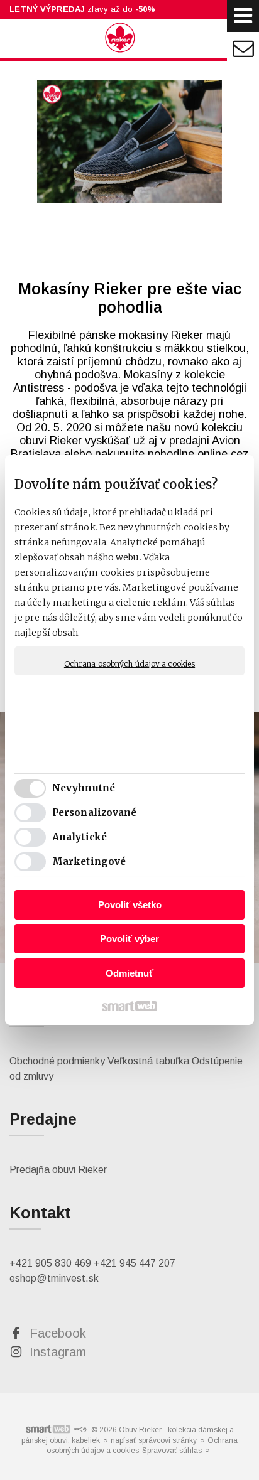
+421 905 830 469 (50, 1263)
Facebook (58, 1333)
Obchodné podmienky (57, 1061)
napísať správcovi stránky (154, 1440)
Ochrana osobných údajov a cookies (129, 663)
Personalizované (94, 812)
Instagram (58, 1352)
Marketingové (89, 861)
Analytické (79, 837)
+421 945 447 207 (134, 1263)
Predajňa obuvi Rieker (58, 1169)
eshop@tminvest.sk (54, 1278)
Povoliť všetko (130, 904)
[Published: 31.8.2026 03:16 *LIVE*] (80, 1429)
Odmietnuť (129, 973)
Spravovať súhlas (172, 1450)
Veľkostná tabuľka (148, 1061)
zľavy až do (82, 9)
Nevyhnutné (83, 788)
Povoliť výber (129, 938)
